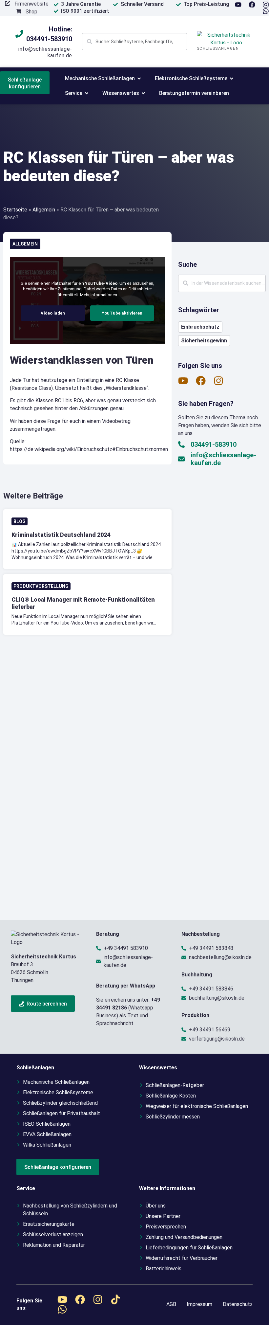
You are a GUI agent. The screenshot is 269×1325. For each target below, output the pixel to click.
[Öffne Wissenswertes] (143, 93)
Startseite (15, 210)
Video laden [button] (53, 313)
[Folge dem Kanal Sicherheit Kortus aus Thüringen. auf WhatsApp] (265, 11)
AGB (171, 1304)
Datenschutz (238, 1304)
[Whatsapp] (62, 1309)
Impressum (199, 1304)
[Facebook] (252, 4)
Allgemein (43, 210)
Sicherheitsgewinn (204, 340)
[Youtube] (238, 4)
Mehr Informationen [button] (98, 294)
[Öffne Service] (86, 93)
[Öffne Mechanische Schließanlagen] (139, 78)
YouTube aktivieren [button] (122, 313)
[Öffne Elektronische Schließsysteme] (231, 78)
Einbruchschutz (200, 327)
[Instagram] (265, 4)
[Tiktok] (115, 1299)
